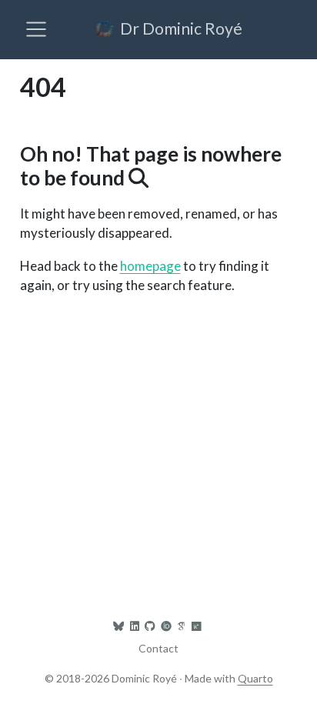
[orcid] (166, 625)
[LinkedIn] (134, 625)
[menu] (36, 29)
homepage (150, 266)
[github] (150, 625)
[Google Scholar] (181, 625)
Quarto (255, 678)
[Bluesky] (118, 625)
